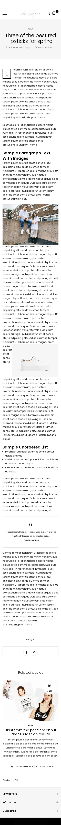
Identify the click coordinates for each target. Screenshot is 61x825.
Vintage (30, 639)
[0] (54, 13)
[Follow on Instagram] (34, 652)
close (55, 4)
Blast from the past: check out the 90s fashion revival (30, 732)
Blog (30, 29)
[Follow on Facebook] (26, 652)
